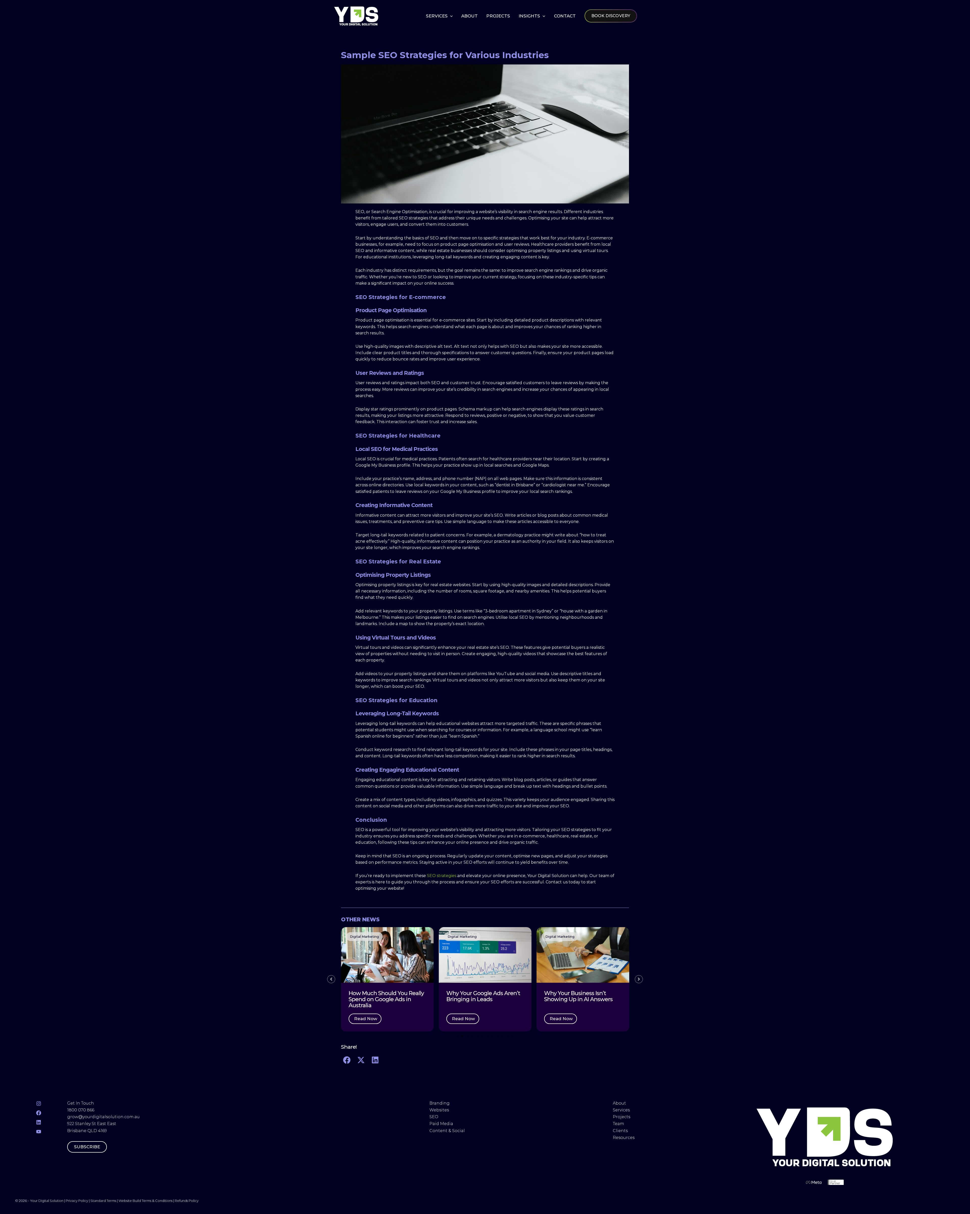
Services (621, 1110)
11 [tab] (507, 1036)
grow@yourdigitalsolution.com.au (103, 1116)
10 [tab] (502, 1036)
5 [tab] (477, 1036)
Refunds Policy (187, 1201)
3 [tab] (467, 1036)
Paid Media (441, 1123)
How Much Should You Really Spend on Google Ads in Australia (386, 999)
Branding (439, 1103)
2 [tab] (462, 1036)
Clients (620, 1130)
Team (619, 1123)
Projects (621, 1116)
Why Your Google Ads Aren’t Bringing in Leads (483, 996)
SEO (433, 1116)
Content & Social (447, 1130)
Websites (439, 1110)
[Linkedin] (38, 1122)
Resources (624, 1137)
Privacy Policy (77, 1201)
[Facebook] (38, 1112)
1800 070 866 (80, 1110)
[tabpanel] (387, 979)
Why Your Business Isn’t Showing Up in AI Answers (578, 996)
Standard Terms (103, 1201)
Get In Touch (80, 1103)
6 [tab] (482, 1036)
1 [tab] (457, 1036)
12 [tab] (512, 1036)
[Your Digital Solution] (356, 15)
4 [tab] (472, 1036)
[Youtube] (38, 1131)
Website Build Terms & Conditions (145, 1201)
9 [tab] (497, 1036)
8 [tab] (492, 1036)
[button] (450, 16)
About (620, 1103)
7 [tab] (487, 1036)
